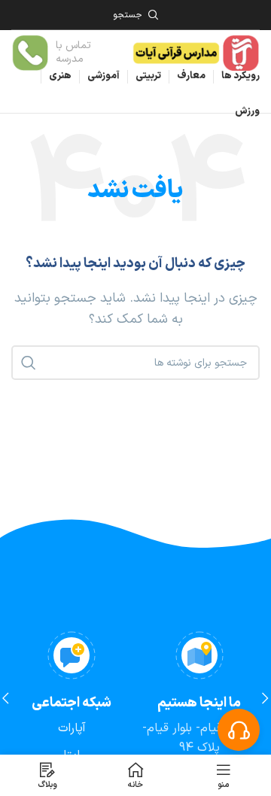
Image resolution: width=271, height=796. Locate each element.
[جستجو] (28, 362)
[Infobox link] (63, 53)
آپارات (72, 728)
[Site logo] (195, 52)
